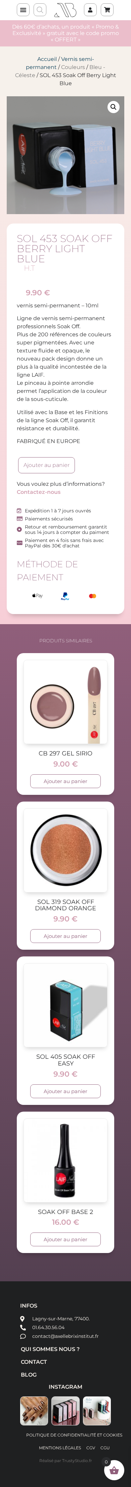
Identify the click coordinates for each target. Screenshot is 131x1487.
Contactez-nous (38, 492)
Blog (29, 1375)
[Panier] (103, 6)
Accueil (47, 59)
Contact (34, 1362)
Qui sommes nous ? (50, 1349)
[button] (23, 9)
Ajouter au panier (47, 465)
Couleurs (73, 67)
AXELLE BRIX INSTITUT (65, 10)
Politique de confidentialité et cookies (74, 1435)
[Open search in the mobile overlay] (40, 10)
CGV (90, 1447)
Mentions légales (60, 1447)
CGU (105, 1447)
